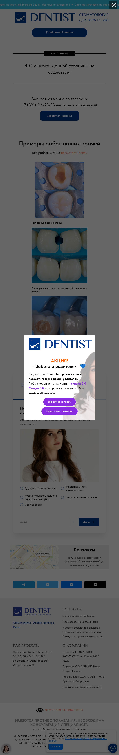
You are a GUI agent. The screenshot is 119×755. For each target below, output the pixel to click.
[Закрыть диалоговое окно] (114, 5)
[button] (59, 402)
